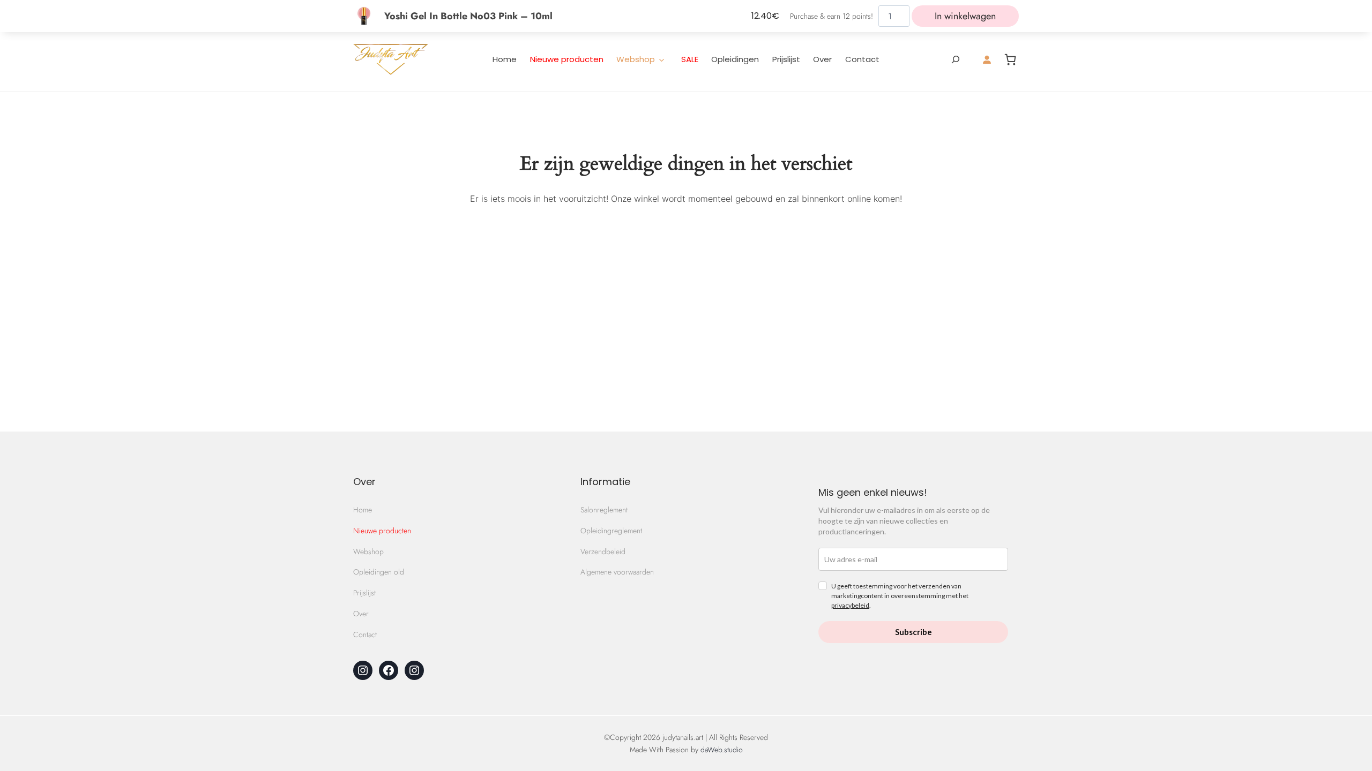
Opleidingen (735, 59)
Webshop (368, 551)
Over (822, 59)
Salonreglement (604, 509)
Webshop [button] (635, 59)
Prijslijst (786, 59)
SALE (689, 59)
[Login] (986, 59)
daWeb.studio (721, 749)
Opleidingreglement (611, 530)
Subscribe (913, 632)
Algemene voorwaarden (617, 571)
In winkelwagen (965, 16)
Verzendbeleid (602, 551)
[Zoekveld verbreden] (955, 59)
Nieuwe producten (566, 59)
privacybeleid (850, 605)
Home (505, 59)
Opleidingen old (378, 571)
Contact (862, 59)
